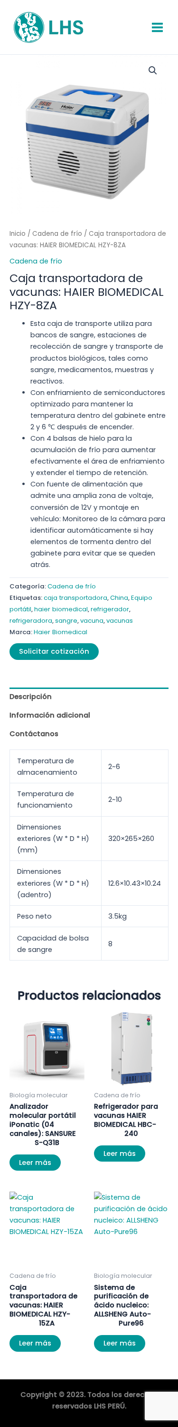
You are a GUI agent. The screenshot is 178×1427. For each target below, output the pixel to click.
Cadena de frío (57, 233)
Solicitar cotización (54, 651)
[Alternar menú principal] (157, 27)
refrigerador (110, 609)
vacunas (119, 620)
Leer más (35, 1162)
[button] (152, 70)
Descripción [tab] (30, 696)
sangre (66, 620)
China (119, 597)
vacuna (91, 620)
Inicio (17, 233)
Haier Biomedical (60, 632)
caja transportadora (75, 597)
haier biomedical (61, 609)
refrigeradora (30, 620)
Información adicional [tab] (49, 715)
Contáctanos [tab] (33, 734)
